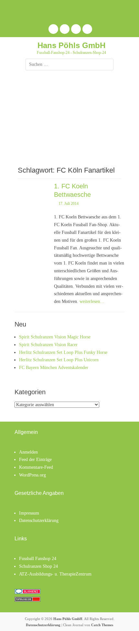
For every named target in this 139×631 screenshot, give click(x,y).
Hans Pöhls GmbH (71, 45)
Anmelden (28, 452)
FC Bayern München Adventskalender (53, 367)
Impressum (29, 513)
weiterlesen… (92, 301)
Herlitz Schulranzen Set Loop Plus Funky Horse (63, 352)
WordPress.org (32, 475)
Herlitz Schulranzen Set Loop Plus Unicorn (59, 359)
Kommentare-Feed (36, 467)
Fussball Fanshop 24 (37, 558)
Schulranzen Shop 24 (38, 566)
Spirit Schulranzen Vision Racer (48, 344)
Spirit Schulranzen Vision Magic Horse (55, 337)
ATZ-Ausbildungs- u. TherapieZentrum (55, 574)
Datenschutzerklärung (39, 520)
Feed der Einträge (35, 459)
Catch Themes (102, 625)
